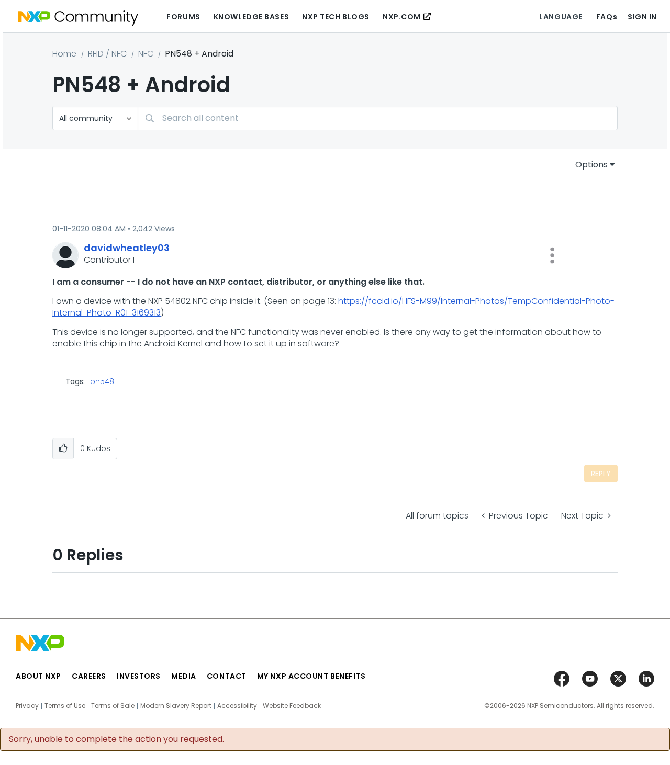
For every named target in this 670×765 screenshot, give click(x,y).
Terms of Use (64, 706)
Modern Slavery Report (175, 706)
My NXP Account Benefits (311, 676)
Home (64, 54)
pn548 (102, 381)
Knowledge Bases (251, 17)
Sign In (642, 17)
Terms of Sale (113, 706)
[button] (552, 255)
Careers (89, 676)
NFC (145, 54)
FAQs (606, 17)
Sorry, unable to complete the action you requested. (116, 739)
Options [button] (591, 165)
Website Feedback (292, 706)
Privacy (27, 706)
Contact (227, 676)
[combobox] (378, 118)
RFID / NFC (107, 54)
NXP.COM (402, 17)
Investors (139, 676)
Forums (183, 17)
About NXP (38, 676)
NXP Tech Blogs (336, 17)
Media (183, 676)
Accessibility (237, 706)
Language (560, 17)
